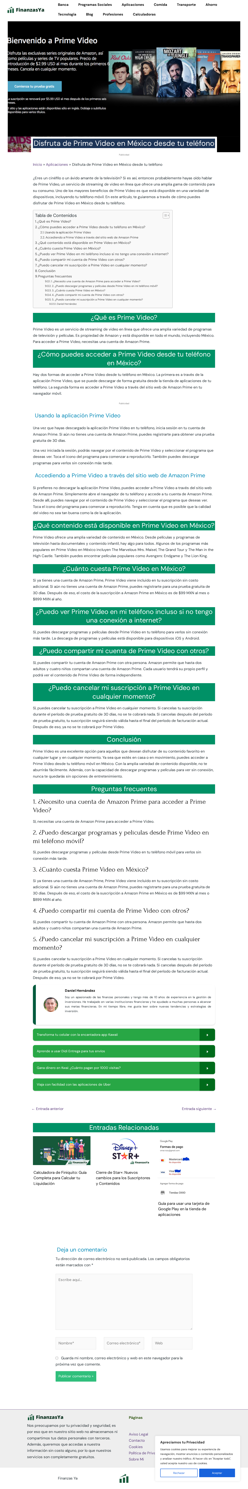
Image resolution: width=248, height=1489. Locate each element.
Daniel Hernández (67, 304)
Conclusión (46, 271)
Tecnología (67, 14)
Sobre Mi (136, 1459)
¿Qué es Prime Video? (54, 221)
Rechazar (179, 1473)
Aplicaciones (133, 4)
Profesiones (113, 14)
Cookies (136, 1446)
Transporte (186, 4)
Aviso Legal (138, 1434)
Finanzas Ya (68, 1478)
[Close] (236, 1439)
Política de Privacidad (147, 1453)
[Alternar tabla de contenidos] (164, 215)
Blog (89, 14)
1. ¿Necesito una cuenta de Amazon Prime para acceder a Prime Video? (95, 281)
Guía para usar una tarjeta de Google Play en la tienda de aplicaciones (183, 1209)
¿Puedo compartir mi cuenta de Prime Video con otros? (81, 259)
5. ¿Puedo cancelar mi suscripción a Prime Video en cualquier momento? (97, 299)
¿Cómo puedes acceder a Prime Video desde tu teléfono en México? (91, 227)
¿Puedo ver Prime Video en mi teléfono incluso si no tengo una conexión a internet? (103, 254)
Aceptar (217, 1473)
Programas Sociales (95, 4)
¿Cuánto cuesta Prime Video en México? (69, 248)
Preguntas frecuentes (55, 276)
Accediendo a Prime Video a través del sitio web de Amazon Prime (92, 237)
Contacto (137, 1440)
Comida (160, 4)
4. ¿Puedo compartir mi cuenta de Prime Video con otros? (88, 295)
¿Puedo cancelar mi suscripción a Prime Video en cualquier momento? (92, 265)
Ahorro (211, 4)
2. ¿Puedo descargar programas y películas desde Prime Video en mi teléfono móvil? (105, 286)
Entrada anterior (47, 1108)
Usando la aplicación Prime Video (68, 232)
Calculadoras (144, 14)
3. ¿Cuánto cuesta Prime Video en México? (78, 290)
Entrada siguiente (199, 1108)
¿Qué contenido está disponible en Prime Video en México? (84, 243)
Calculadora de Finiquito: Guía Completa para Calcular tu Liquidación (60, 1178)
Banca (63, 4)
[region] (197, 1458)
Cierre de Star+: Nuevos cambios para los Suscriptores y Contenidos (123, 1178)
